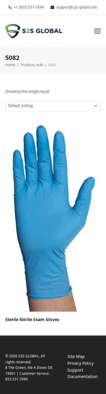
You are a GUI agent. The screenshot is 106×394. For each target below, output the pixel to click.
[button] (97, 31)
